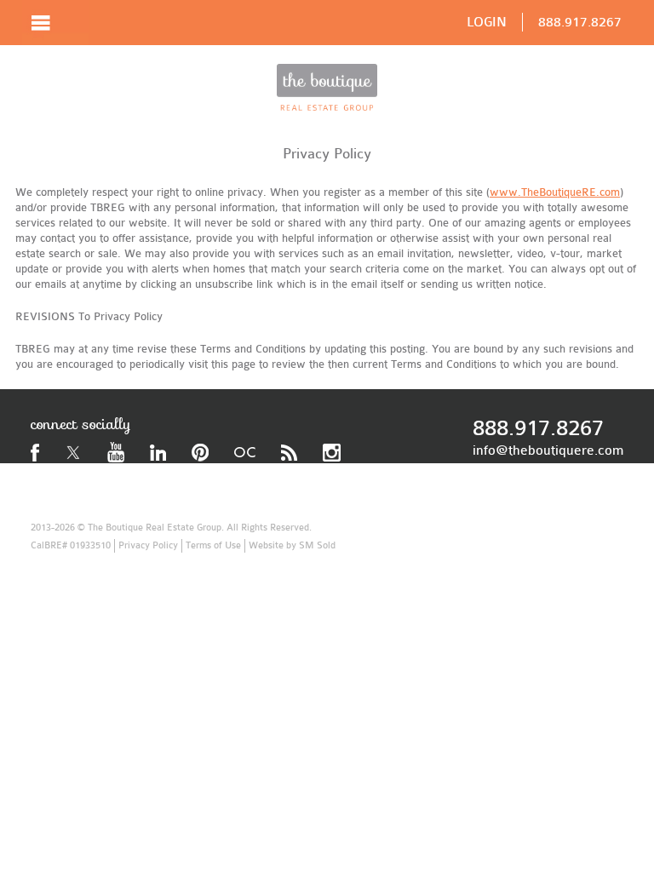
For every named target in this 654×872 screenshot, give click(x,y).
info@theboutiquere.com (548, 450)
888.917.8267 (580, 22)
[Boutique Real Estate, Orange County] (327, 87)
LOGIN (487, 22)
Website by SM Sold (292, 545)
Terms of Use (213, 545)
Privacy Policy (148, 545)
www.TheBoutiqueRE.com (555, 192)
